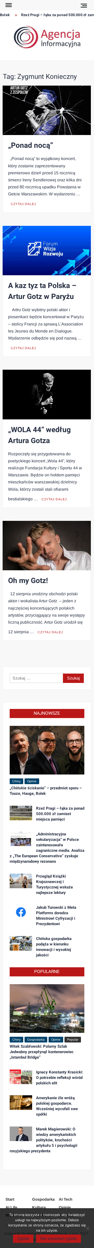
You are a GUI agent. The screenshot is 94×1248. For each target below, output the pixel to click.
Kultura (39, 1207)
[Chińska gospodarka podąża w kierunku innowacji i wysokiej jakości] (21, 943)
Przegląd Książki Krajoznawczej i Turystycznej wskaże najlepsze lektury (54, 884)
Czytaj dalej (23, 204)
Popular (72, 1039)
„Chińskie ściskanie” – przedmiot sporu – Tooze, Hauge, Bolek (46, 790)
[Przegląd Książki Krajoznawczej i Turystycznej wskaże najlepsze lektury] (21, 881)
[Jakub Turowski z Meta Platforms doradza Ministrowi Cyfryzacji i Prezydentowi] (21, 912)
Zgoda (23, 1238)
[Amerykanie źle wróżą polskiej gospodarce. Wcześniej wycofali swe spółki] (21, 1102)
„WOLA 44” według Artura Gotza (39, 435)
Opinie (32, 781)
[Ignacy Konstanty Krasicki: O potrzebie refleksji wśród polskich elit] (21, 1076)
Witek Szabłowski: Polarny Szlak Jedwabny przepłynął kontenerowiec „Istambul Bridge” (42, 1052)
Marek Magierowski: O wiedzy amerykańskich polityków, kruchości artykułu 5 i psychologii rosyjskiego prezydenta (43, 1140)
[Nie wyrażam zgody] (87, 1228)
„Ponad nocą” (30, 145)
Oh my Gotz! (28, 580)
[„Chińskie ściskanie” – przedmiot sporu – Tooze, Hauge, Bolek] (47, 750)
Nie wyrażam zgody (58, 1238)
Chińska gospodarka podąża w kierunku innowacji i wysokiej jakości (54, 947)
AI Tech (65, 1199)
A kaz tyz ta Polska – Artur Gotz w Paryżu (42, 291)
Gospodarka (36, 1039)
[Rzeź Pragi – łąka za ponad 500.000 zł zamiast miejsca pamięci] (21, 813)
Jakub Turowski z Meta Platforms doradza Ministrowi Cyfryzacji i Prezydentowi (56, 916)
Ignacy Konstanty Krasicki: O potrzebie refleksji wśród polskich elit (59, 1077)
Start (9, 1199)
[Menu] (8, 5)
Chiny (16, 781)
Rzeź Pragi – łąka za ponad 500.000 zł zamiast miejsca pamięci (60, 813)
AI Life (11, 1207)
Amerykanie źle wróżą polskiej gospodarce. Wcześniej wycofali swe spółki (57, 1106)
